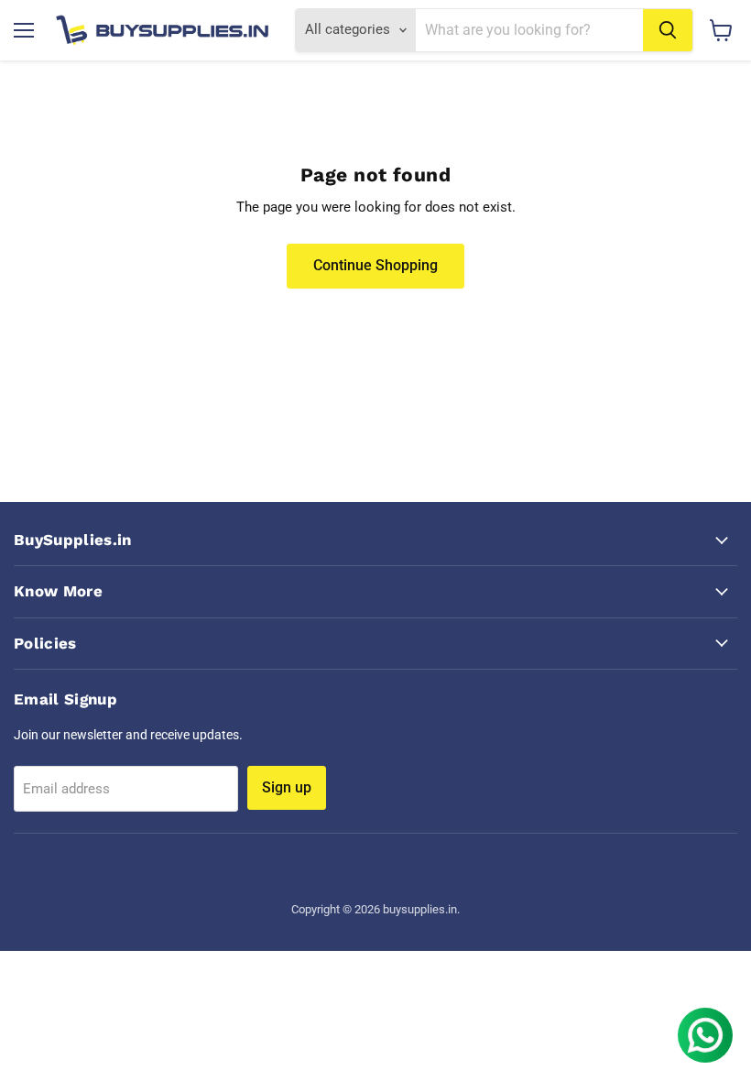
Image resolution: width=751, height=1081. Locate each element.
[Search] (667, 30)
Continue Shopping (375, 265)
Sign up (286, 787)
